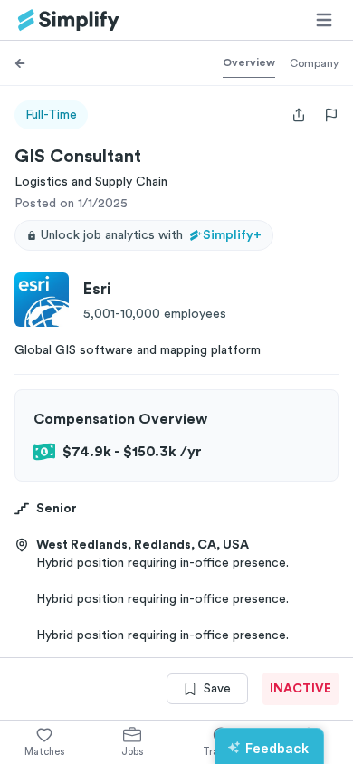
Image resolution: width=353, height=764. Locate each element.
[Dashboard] (68, 20)
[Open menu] (324, 19)
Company (314, 63)
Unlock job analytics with (151, 235)
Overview (249, 62)
